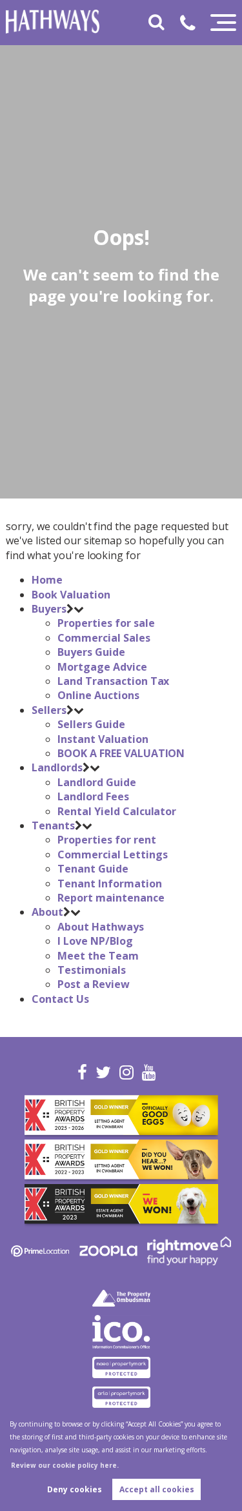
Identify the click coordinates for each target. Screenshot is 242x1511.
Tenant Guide (92, 869)
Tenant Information (109, 883)
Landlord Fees (92, 796)
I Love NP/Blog (94, 941)
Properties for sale (105, 623)
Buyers (49, 609)
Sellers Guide (91, 724)
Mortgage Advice (101, 667)
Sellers (49, 710)
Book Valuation (71, 595)
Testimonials (91, 970)
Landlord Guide (96, 782)
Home (47, 580)
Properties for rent (106, 840)
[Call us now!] (192, 25)
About (47, 912)
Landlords (57, 767)
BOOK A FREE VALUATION (121, 753)
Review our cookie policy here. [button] (65, 1465)
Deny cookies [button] (74, 1489)
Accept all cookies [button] (156, 1489)
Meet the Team (97, 956)
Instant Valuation (102, 739)
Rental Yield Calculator (116, 811)
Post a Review (93, 984)
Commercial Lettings (112, 854)
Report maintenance (110, 898)
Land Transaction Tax (113, 681)
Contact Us (60, 999)
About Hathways (100, 927)
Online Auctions (98, 695)
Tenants (53, 825)
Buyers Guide (91, 652)
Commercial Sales (103, 638)
